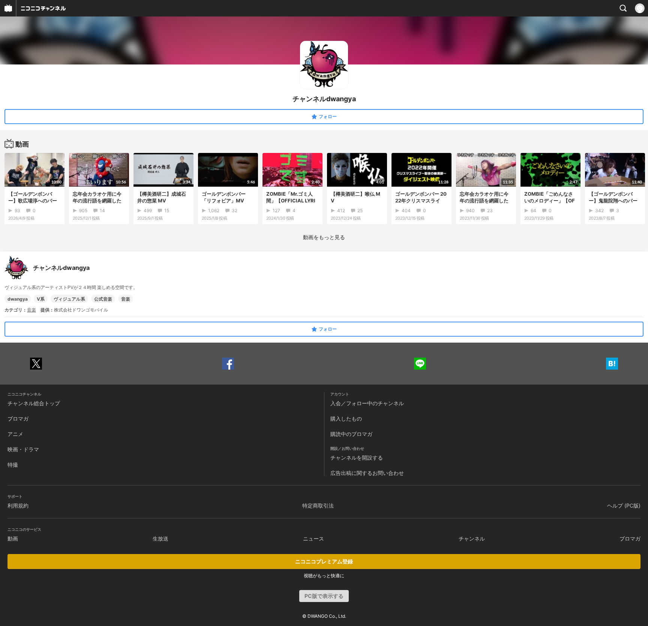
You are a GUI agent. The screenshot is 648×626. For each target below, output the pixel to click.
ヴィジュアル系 (69, 299)
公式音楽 (103, 299)
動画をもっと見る (324, 237)
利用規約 (18, 505)
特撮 (13, 464)
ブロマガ (18, 418)
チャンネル (472, 538)
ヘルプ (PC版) (623, 505)
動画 (13, 538)
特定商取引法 (318, 505)
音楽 (125, 299)
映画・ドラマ (23, 449)
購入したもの (346, 418)
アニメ (15, 434)
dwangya (18, 299)
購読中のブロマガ (351, 434)
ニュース (313, 538)
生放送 (160, 538)
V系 (41, 299)
